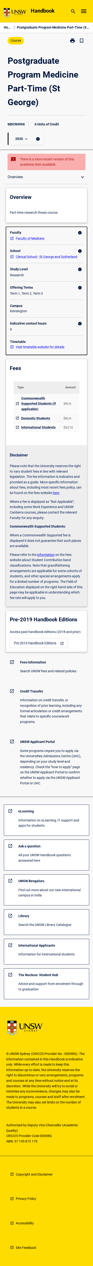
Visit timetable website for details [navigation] (40, 347)
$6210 (68, 427)
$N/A (67, 404)
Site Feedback (26, 1248)
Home (8, 27)
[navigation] (39, 643)
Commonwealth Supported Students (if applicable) (38, 403)
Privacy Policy (26, 1199)
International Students (38, 427)
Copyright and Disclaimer (34, 1174)
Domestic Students (35, 418)
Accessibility (25, 1223)
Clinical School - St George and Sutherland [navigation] (46, 257)
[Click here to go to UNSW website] (15, 13)
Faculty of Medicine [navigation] (30, 238)
